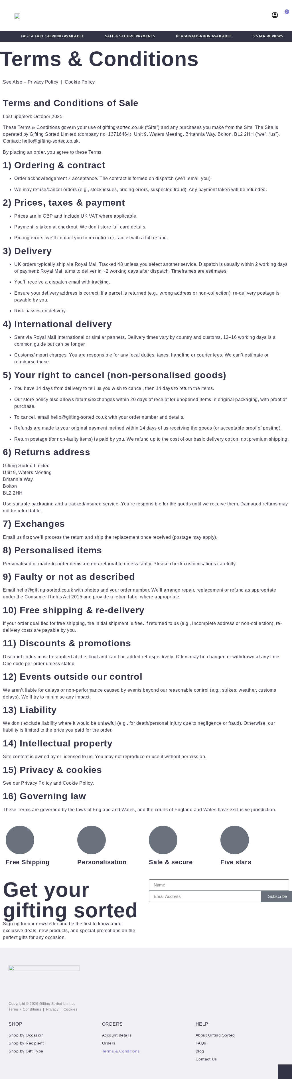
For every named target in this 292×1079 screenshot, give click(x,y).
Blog (200, 1051)
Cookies (71, 1009)
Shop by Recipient (26, 1043)
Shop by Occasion (26, 1035)
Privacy (52, 1009)
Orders (108, 1043)
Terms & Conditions (121, 1051)
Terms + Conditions (25, 1009)
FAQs (201, 1043)
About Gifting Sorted (215, 1035)
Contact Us (206, 1059)
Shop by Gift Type (26, 1051)
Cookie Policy (80, 82)
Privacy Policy (43, 82)
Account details (117, 1035)
